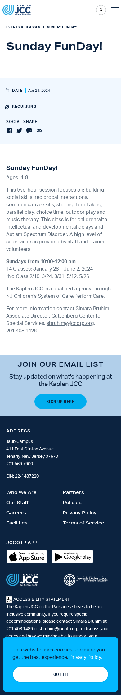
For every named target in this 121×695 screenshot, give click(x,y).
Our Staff (17, 502)
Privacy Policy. (85, 657)
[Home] (16, 10)
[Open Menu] (115, 10)
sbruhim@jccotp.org (70, 323)
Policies (72, 502)
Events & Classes (23, 27)
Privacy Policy (79, 513)
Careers (16, 513)
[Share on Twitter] (19, 131)
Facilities (17, 523)
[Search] (101, 10)
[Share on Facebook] (9, 131)
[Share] (39, 131)
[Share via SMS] (29, 131)
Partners (73, 492)
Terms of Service (83, 523)
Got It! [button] (60, 674)
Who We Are (21, 492)
